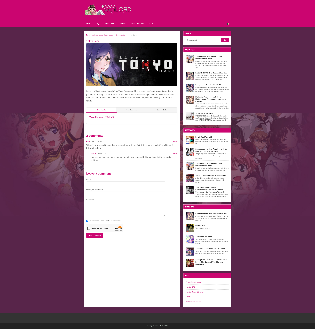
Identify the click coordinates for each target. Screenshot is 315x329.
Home (88, 24)
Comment (90, 200)
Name (88, 179)
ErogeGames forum (193, 282)
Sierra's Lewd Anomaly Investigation (210, 175)
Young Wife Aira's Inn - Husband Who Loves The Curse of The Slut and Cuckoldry (211, 262)
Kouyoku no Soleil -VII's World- (208, 85)
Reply (175, 141)
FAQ (97, 24)
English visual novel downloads (99, 35)
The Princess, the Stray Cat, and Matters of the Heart (208, 57)
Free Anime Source (193, 301)
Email (94, 189)
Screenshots (162, 110)
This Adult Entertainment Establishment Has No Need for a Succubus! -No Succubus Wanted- (209, 190)
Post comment (95, 235)
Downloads (109, 24)
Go (225, 40)
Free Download (131, 110)
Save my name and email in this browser (104, 221)
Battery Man (200, 225)
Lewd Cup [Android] (203, 137)
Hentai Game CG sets (194, 292)
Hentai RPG (190, 287)
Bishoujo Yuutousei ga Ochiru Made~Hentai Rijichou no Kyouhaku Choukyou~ (210, 99)
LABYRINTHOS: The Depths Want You (211, 73)
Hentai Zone (191, 297)
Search (153, 24)
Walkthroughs (138, 24)
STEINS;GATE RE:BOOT (205, 113)
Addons (122, 24)
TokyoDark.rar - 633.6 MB (101, 117)
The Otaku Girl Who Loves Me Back (210, 249)
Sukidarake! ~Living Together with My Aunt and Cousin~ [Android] (211, 150)
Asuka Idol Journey (203, 237)
